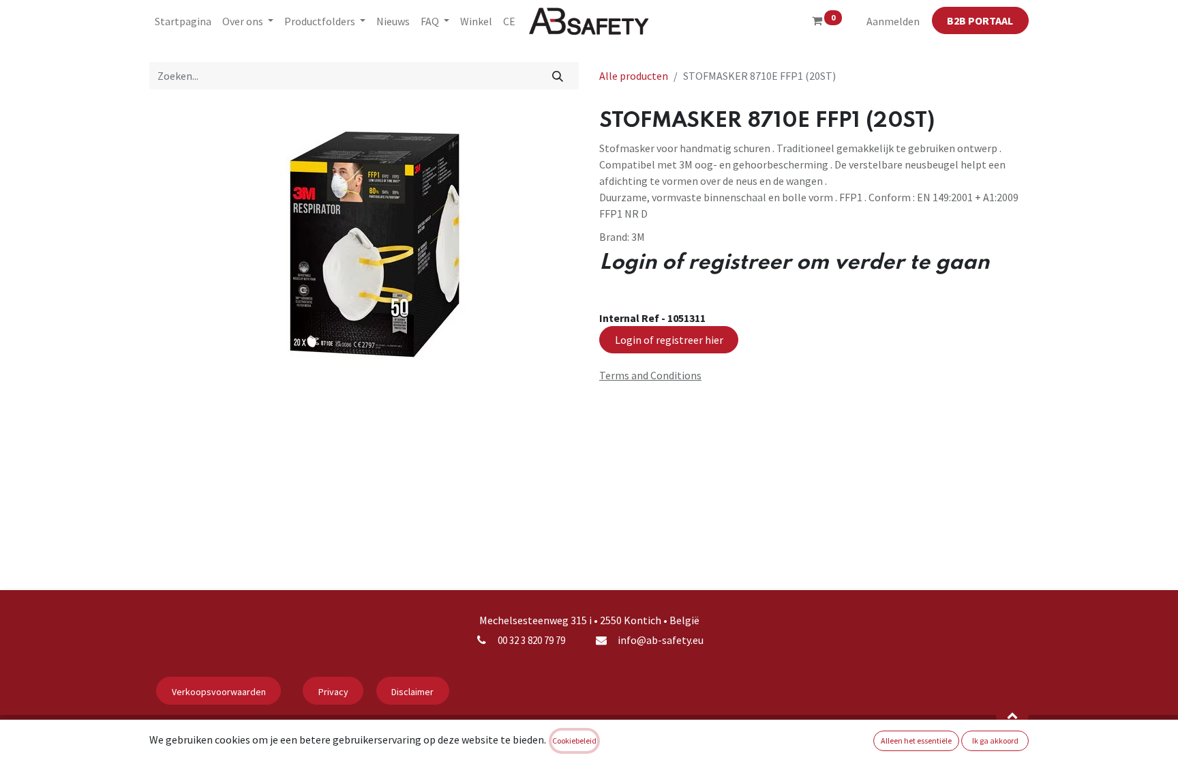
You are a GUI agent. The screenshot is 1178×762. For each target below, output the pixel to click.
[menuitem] (183, 21)
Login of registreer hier (669, 340)
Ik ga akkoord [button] (995, 740)
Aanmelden (893, 21)
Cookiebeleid (574, 740)
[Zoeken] (558, 75)
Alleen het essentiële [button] (916, 740)
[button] (1012, 715)
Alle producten (633, 76)
